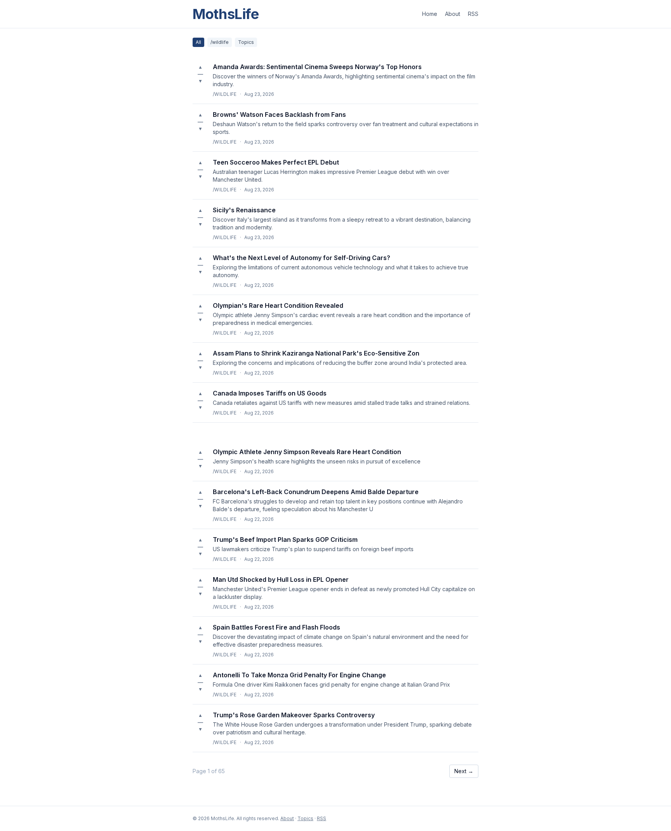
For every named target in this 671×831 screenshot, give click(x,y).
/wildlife (219, 42)
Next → (463, 771)
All (198, 42)
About (452, 13)
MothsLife (226, 14)
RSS (473, 13)
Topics (246, 42)
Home (429, 13)
